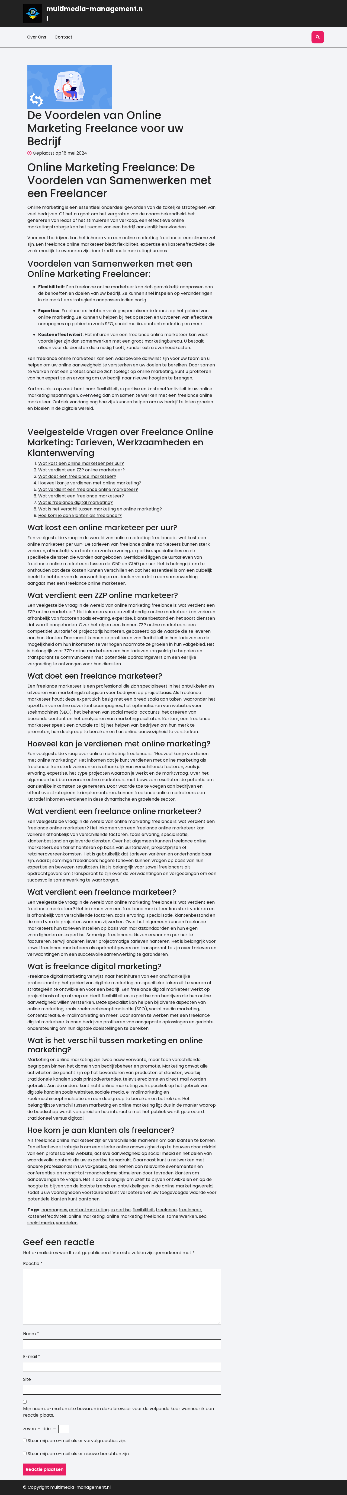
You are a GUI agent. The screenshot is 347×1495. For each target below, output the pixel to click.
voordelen (67, 1223)
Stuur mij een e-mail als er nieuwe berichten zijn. (79, 1454)
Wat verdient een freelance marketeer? (81, 496)
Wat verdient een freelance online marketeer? (88, 489)
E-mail (31, 1356)
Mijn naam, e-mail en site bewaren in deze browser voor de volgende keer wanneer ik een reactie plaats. (118, 1411)
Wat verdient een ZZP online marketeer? (81, 470)
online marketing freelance (136, 1216)
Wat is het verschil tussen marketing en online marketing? (100, 509)
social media (40, 1223)
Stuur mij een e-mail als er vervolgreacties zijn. (77, 1441)
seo (203, 1216)
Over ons (36, 37)
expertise (121, 1210)
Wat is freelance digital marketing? (75, 502)
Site (27, 1379)
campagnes (54, 1210)
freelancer (190, 1210)
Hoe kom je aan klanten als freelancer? (80, 515)
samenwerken (181, 1216)
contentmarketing (89, 1210)
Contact (63, 37)
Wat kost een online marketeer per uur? (81, 463)
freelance (166, 1210)
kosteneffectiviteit (47, 1216)
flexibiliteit (143, 1210)
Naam (31, 1334)
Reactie (33, 1263)
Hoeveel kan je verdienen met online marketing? (89, 483)
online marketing (87, 1216)
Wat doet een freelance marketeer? (77, 476)
